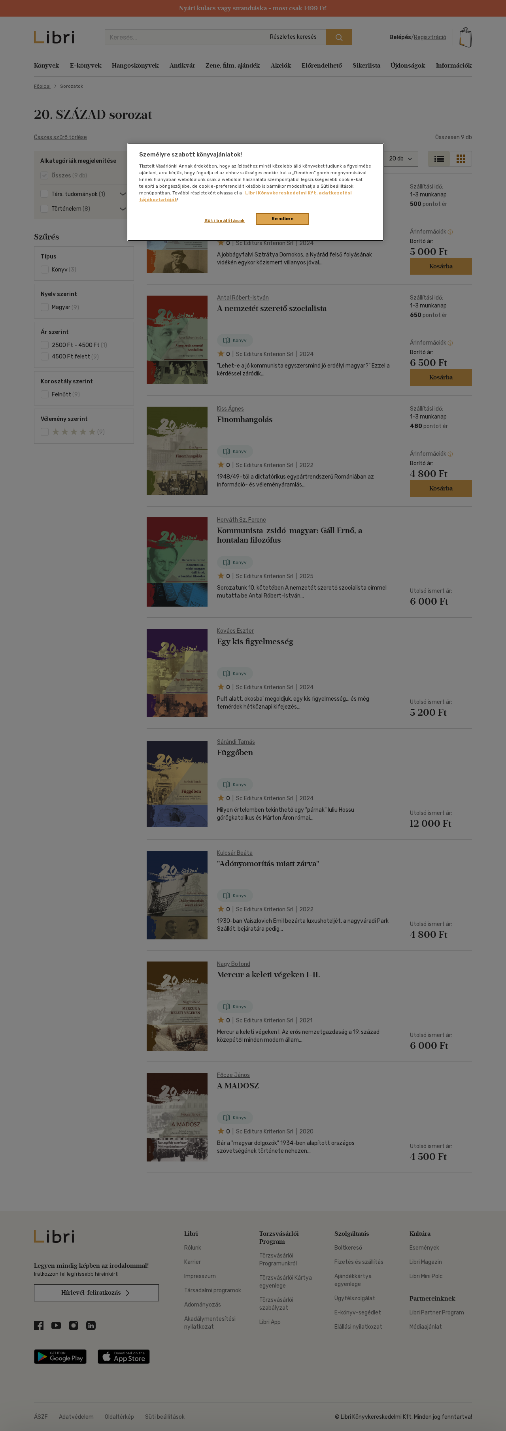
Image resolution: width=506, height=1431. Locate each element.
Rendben (283, 218)
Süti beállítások (224, 220)
